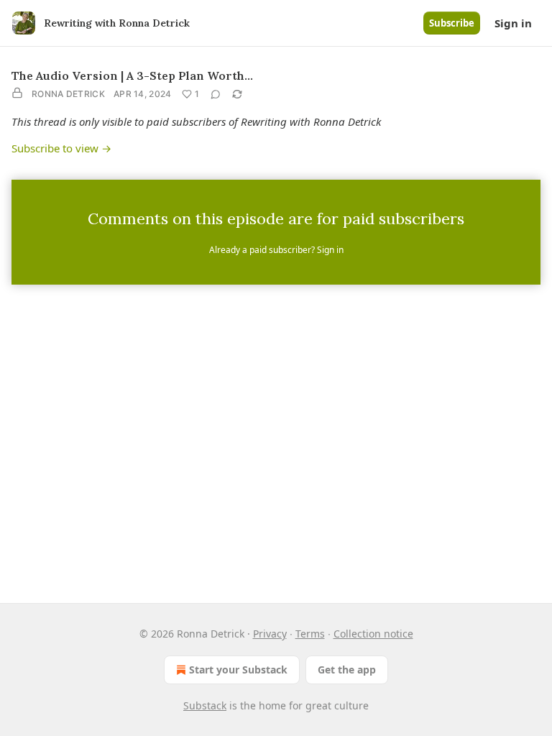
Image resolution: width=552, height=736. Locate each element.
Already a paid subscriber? (276, 250)
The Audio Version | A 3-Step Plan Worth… (132, 75)
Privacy (270, 633)
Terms (310, 633)
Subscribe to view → (61, 148)
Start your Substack (238, 669)
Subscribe (451, 23)
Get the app (347, 669)
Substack (204, 705)
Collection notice (373, 633)
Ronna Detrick (68, 93)
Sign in (513, 23)
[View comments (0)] (215, 94)
